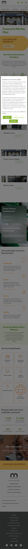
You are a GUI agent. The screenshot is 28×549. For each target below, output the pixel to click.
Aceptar (7, 117)
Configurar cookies (18, 117)
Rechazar (13, 121)
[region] (14, 100)
